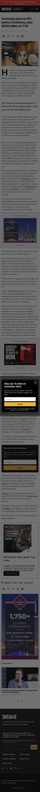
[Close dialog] (35, 382)
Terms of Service (24, 408)
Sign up (20, 404)
